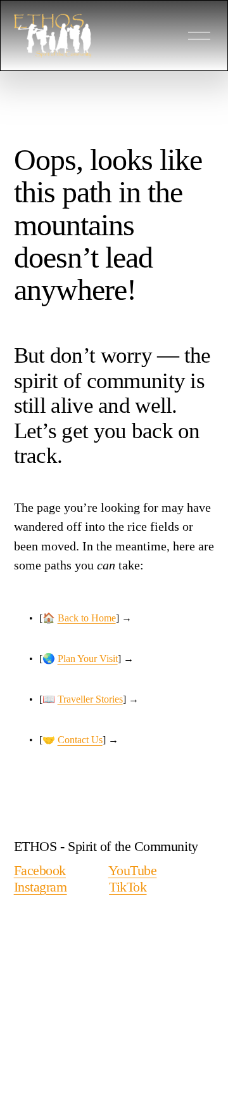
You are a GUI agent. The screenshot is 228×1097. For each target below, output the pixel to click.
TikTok (127, 887)
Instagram (40, 887)
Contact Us (80, 739)
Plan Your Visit (88, 658)
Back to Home (87, 618)
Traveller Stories (90, 699)
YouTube (132, 870)
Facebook (40, 870)
